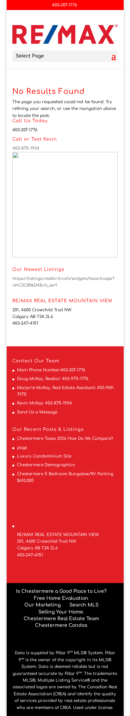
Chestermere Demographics (46, 465)
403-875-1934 (25, 148)
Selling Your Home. (61, 611)
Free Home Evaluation (61, 598)
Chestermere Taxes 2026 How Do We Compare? (65, 438)
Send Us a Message (37, 412)
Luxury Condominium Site (44, 456)
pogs (22, 447)
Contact (22, 361)
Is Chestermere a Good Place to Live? (61, 591)
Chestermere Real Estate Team (61, 618)
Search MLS (83, 604)
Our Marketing (42, 604)
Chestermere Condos (61, 625)
